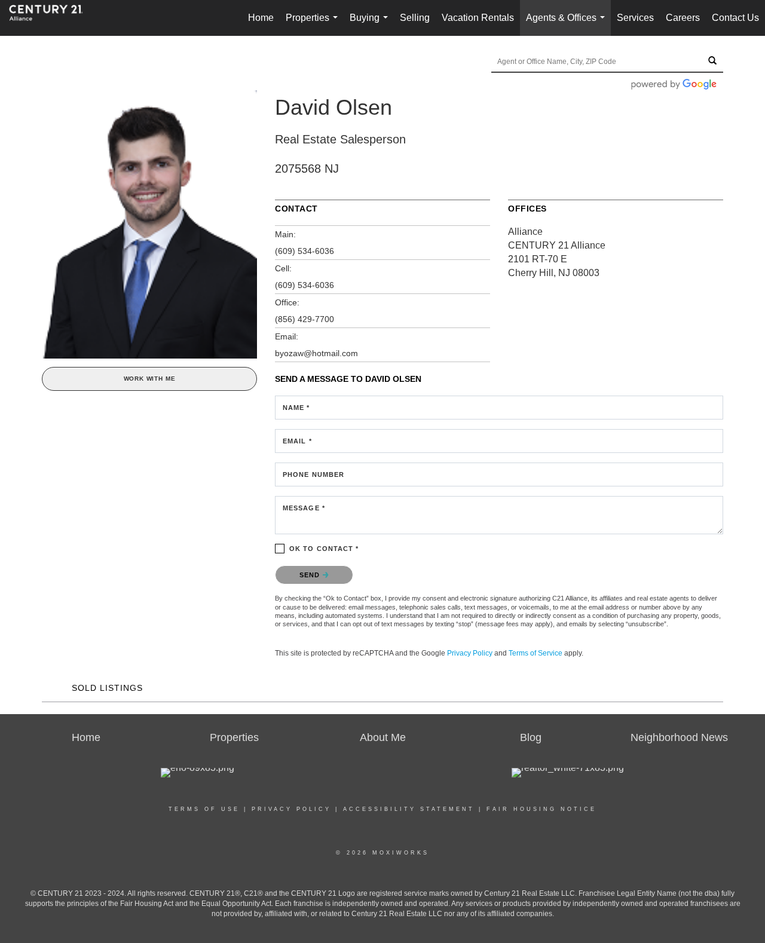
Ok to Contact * (324, 548)
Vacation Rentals (478, 18)
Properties (314, 24)
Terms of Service (535, 653)
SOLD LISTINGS (107, 688)
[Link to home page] (52, 18)
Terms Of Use (204, 809)
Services (635, 18)
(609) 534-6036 (304, 251)
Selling (415, 18)
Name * (296, 407)
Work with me (150, 378)
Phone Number (313, 474)
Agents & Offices (568, 24)
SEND (311, 574)
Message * (304, 508)
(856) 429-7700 (304, 319)
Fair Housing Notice (541, 809)
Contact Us (735, 18)
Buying (371, 24)
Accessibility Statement (409, 809)
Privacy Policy (469, 653)
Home (261, 18)
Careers (683, 18)
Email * (297, 441)
